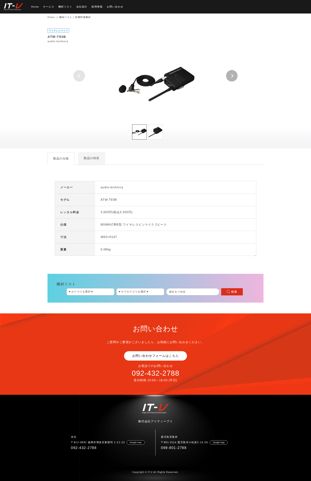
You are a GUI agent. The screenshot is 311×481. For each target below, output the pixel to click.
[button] (232, 76)
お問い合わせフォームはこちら (155, 356)
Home (51, 17)
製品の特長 (92, 158)
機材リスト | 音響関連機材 (75, 17)
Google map (136, 442)
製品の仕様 (61, 158)
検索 (234, 291)
